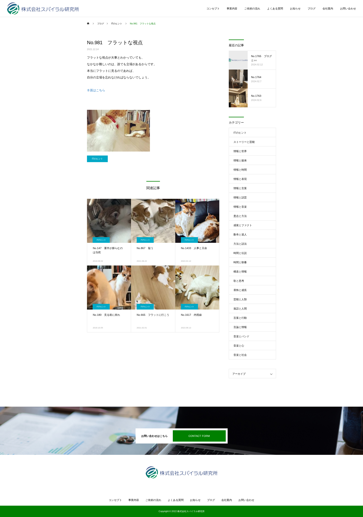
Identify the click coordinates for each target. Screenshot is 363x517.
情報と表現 (240, 178)
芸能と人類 (240, 299)
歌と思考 (238, 280)
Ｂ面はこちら (96, 90)
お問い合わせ (348, 8)
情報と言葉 (240, 188)
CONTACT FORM (199, 435)
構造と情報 (240, 271)
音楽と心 (238, 345)
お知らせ (295, 8)
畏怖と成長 (240, 290)
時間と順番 (240, 262)
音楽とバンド (241, 336)
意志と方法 (240, 215)
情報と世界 (240, 151)
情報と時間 (240, 169)
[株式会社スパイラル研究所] (43, 8)
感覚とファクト (242, 225)
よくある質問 (275, 8)
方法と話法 (240, 243)
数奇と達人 (240, 234)
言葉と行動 (240, 317)
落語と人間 (240, 308)
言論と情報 (240, 327)
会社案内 (328, 8)
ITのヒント (97, 158)
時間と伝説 (240, 253)
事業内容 (232, 8)
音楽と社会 (240, 354)
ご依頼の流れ (252, 8)
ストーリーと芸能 (244, 141)
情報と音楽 (240, 206)
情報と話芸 (240, 197)
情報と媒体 (240, 160)
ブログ (312, 8)
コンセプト (213, 8)
